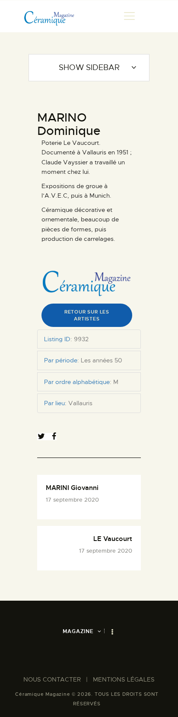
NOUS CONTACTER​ (52, 679)
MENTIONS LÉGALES (124, 679)
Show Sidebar (89, 67)
